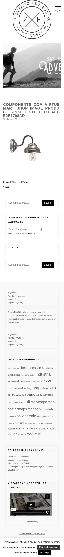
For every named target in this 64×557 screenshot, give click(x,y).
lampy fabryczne (44, 395)
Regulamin (12, 293)
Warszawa (34, 434)
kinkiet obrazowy (15, 389)
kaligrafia (35, 381)
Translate (31, 234)
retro (50, 423)
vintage (24, 434)
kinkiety (26, 388)
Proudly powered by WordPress (32, 534)
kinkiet (46, 381)
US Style (16, 434)
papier (50, 417)
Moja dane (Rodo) (15, 303)
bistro (50, 368)
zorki (25, 119)
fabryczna (25, 375)
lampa (37, 388)
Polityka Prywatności (16, 296)
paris (11, 423)
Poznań (44, 423)
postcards (36, 423)
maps (22, 409)
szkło (10, 434)
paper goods (42, 417)
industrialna (15, 381)
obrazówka (12, 417)
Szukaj (47, 202)
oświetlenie (26, 416)
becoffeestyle (31, 368)
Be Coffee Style (14, 368)
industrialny (26, 382)
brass (17, 374)
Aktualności (12, 299)
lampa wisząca (17, 394)
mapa (42, 402)
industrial (44, 374)
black (11, 374)
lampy (30, 394)
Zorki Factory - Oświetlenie (19, 457)
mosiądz (48, 409)
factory (32, 375)
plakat (19, 423)
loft (27, 401)
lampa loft (49, 388)
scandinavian (14, 428)
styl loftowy (27, 428)
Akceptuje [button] (44, 553)
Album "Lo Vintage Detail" (18, 463)
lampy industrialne (16, 403)
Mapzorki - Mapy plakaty (18, 460)
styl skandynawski (45, 428)
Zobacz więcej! (32, 522)
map (34, 402)
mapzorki (34, 409)
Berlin (44, 368)
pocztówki (28, 423)
